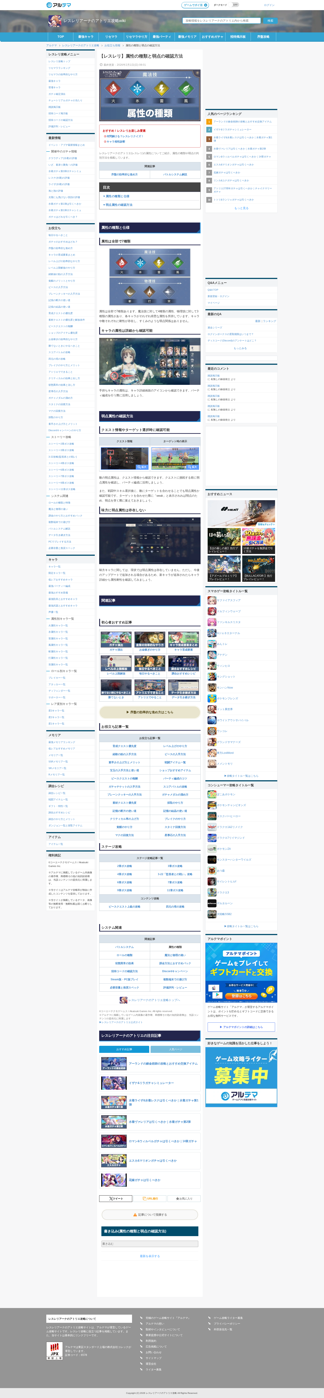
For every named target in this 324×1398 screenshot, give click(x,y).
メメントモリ (225, 763)
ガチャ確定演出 (56, 94)
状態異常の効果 (124, 963)
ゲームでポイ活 (193, 5)
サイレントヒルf (226, 881)
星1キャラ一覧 (56, 723)
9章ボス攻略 (124, 890)
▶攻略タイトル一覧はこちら (241, 775)
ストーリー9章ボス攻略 (61, 482)
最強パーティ (162, 36)
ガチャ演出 (116, 649)
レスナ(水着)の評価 (59, 177)
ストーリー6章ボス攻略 (61, 469)
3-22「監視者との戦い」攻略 (175, 874)
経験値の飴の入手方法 (60, 274)
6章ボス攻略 (124, 882)
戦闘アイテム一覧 (175, 762)
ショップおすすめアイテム (175, 770)
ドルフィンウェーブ (229, 611)
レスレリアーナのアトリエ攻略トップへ (154, 1000)
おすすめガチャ (212, 36)
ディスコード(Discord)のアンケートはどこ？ (232, 340)
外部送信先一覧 (223, 1329)
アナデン (222, 654)
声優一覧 (53, 612)
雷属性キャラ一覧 (58, 638)
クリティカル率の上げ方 (124, 819)
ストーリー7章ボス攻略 (61, 476)
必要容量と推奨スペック (124, 987)
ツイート (118, 1198)
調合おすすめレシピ (184, 673)
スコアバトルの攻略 (175, 786)
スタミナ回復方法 (175, 827)
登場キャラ (54, 87)
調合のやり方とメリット (61, 819)
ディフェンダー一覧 (59, 690)
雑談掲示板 (54, 107)
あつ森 (221, 870)
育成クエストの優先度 (60, 313)
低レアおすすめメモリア (61, 748)
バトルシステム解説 (175, 174)
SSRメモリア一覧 (58, 761)
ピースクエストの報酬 (124, 778)
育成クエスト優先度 (124, 746)
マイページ (214, 302)
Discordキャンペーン (175, 971)
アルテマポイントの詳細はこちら (243, 1027)
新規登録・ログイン (218, 296)
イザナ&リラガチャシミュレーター (232, 129)
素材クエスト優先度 (124, 802)
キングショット (226, 676)
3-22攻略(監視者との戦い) (62, 456)
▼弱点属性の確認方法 (117, 204)
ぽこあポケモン (226, 794)
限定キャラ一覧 (56, 573)
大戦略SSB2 (224, 914)
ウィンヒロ (223, 665)
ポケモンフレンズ (227, 698)
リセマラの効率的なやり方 (63, 74)
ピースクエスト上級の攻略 (124, 906)
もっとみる (240, 348)
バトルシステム (124, 947)
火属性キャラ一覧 (58, 625)
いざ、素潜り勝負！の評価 (63, 164)
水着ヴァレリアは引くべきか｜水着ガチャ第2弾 (240, 148)
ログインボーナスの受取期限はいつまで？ (231, 334)
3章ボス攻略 (175, 866)
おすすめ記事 (124, 1049)
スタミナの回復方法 (59, 404)
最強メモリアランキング (61, 742)
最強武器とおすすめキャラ (63, 605)
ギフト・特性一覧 (58, 806)
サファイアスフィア (229, 600)
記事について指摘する (152, 1214)
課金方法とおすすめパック (175, 963)
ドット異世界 (225, 709)
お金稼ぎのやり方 (149, 649)
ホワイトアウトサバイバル (233, 720)
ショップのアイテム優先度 (63, 332)
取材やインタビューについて (163, 1329)
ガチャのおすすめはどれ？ (63, 241)
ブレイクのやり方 (175, 819)
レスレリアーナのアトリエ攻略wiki (94, 21)
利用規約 (151, 1340)
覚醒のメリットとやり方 (61, 280)
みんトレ (222, 644)
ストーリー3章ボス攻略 (61, 450)
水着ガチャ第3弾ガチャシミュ (64, 171)
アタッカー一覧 (56, 684)
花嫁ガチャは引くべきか (227, 172)
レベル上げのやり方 (175, 746)
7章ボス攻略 (175, 882)
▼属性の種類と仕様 (116, 196)
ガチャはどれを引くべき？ (63, 216)
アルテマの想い (155, 1323)
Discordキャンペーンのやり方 (64, 430)
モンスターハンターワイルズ (234, 859)
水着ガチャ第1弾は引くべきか (64, 203)
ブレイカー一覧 (56, 677)
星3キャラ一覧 (56, 710)
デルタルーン (225, 903)
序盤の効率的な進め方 (124, 174)
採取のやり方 (175, 802)
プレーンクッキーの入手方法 (124, 794)
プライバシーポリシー (227, 1323)
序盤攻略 (263, 36)
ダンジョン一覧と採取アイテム (65, 825)
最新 (258, 321)
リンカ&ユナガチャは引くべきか (231, 180)
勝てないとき (116, 697)
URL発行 (152, 1198)
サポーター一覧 (56, 697)
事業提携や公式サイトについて (164, 1335)
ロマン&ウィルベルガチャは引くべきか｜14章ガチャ (242, 156)
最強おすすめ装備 (58, 592)
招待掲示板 (238, 36)
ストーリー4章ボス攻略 (61, 463)
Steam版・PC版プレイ (124, 979)
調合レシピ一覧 (56, 793)
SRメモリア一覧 (57, 768)
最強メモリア (187, 36)
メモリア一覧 (55, 755)
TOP (61, 36)
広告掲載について (156, 1346)
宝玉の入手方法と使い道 (124, 770)
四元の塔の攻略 (175, 906)
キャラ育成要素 (183, 649)
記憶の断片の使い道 (124, 811)
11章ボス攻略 (175, 890)
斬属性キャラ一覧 (58, 651)
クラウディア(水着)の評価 (62, 158)
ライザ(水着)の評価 (59, 184)
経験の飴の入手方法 (124, 754)
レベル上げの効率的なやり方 (64, 261)
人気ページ (175, 1049)
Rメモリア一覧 (56, 774)
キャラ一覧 (54, 566)
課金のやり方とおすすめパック (65, 515)
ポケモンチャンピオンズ (231, 805)
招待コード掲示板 (58, 113)
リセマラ (111, 36)
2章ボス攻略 (124, 866)
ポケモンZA (224, 848)
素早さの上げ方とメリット (124, 762)
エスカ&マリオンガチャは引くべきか (234, 164)
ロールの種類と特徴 (59, 502)
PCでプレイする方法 (59, 541)
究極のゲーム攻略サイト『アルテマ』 (168, 1317)
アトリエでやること (150, 697)
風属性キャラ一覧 (58, 645)
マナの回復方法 (124, 835)
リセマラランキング (59, 68)
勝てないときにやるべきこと (64, 345)
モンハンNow (225, 687)
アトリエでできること (60, 372)
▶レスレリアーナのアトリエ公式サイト (121, 1022)
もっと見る (241, 208)
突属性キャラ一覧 (58, 664)
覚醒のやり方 (124, 827)
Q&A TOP (213, 289)
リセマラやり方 (136, 36)
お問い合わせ (154, 1352)
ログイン (269, 5)
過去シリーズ (215, 327)
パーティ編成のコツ (175, 778)
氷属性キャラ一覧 (58, 632)
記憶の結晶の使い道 (175, 811)
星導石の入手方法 (175, 835)
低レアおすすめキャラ (60, 579)
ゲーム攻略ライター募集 (228, 1317)
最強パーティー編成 (59, 586)
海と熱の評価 (55, 190)
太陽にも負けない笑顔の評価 (64, 197)
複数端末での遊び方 (175, 979)
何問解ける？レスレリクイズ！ (125, 136)
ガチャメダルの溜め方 (175, 794)
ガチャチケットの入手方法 (124, 786)
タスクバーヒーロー (229, 816)
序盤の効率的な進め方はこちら (151, 712)
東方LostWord (225, 752)
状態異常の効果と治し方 (61, 385)
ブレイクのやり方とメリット (64, 365)
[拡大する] (125, 458)
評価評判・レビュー (175, 987)
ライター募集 (154, 1369)
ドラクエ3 (223, 892)
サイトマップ (154, 1358)
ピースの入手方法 (175, 754)
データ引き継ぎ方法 (184, 697)
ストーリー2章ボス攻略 (61, 443)
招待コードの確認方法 (124, 971)
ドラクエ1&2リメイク (230, 827)
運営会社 (151, 1363)
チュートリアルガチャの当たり (65, 100)
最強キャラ (86, 36)
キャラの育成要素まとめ (61, 254)
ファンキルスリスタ (229, 622)
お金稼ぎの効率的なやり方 (63, 339)
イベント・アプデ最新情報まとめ (66, 145)
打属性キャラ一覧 (58, 658)
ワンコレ (222, 731)
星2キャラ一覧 (56, 717)
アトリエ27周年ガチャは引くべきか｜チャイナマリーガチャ (243, 190)
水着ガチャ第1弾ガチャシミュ (64, 210)
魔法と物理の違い (175, 955)
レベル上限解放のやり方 (61, 267)
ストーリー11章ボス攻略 (61, 489)
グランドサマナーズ (229, 742)
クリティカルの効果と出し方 (64, 378)
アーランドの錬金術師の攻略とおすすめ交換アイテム (243, 121)
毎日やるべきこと (149, 673)
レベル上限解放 (116, 673)
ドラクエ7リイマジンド (231, 837)
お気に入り (186, 1198)
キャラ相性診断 (116, 141)
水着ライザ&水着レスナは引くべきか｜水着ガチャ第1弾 (243, 139)
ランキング (269, 321)
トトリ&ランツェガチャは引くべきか (234, 199)
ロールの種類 (124, 955)
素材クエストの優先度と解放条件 (66, 319)
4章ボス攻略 (124, 874)
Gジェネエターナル (228, 633)
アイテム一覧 (55, 844)
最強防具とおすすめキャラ (63, 599)
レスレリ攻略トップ (59, 61)
